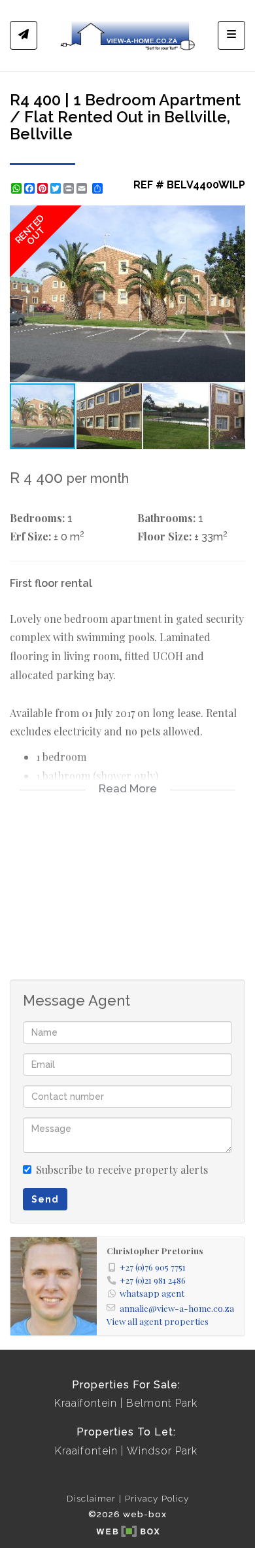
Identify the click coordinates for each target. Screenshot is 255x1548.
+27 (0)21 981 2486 (153, 1280)
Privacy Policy (157, 1498)
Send (45, 1199)
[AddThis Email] (83, 188)
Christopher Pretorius (155, 1250)
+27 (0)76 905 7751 (153, 1267)
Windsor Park (162, 1451)
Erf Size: (30, 536)
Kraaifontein (85, 1403)
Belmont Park (161, 1403)
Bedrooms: (37, 518)
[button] (233, 217)
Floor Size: (164, 536)
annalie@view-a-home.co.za (177, 1308)
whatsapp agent (152, 1293)
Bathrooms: (166, 518)
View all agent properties (158, 1321)
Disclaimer (91, 1498)
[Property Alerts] (23, 35)
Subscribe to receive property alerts (122, 1169)
